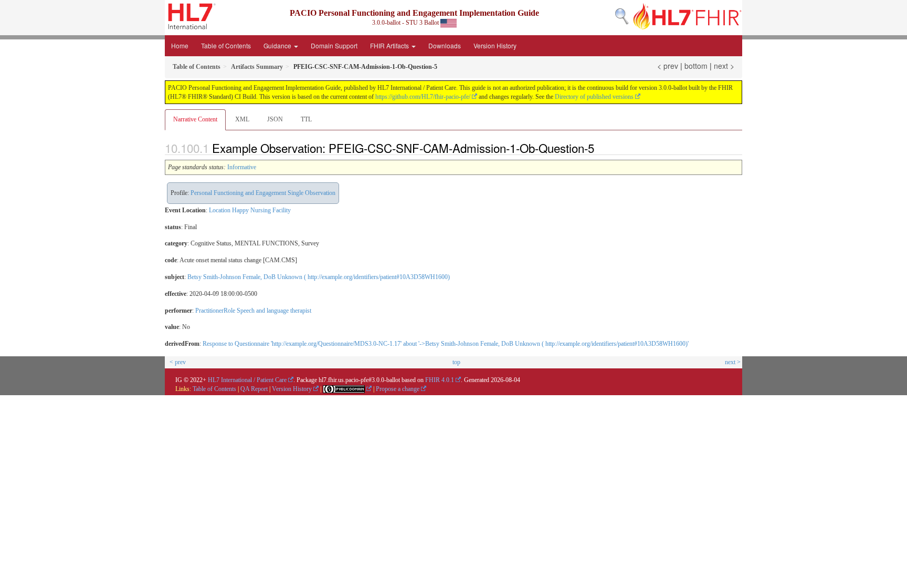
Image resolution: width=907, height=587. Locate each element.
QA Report (254, 389)
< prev (667, 65)
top (456, 362)
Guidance (278, 45)
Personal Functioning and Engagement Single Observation (263, 193)
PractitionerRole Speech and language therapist (253, 310)
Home (179, 45)
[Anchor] (600, 147)
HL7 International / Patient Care (247, 380)
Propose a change (397, 389)
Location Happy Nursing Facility (250, 210)
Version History (494, 45)
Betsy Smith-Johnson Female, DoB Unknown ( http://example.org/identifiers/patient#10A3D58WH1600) (318, 277)
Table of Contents (226, 45)
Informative (241, 167)
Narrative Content (195, 119)
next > (724, 65)
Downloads (444, 45)
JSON (275, 119)
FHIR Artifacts (390, 45)
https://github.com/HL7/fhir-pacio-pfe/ (422, 96)
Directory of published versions (594, 96)
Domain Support (334, 45)
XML (242, 119)
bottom (696, 65)
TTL (306, 119)
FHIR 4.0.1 (439, 380)
